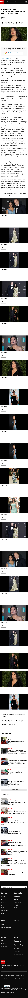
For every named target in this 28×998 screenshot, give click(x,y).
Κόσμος (3, 899)
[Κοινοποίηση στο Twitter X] (5, 23)
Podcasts (17, 941)
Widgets (16, 948)
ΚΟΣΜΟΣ (3, 6)
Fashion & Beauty (6, 927)
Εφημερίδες (18, 945)
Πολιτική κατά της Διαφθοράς (18, 978)
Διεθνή (16, 908)
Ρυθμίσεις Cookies (20, 975)
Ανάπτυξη (17, 896)
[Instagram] (23, 965)
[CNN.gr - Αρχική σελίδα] (3, 962)
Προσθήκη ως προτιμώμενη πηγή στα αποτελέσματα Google (15, 53)
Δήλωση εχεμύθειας (5, 978)
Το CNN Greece (18, 954)
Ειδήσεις (8, 1)
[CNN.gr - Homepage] (2, 2)
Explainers (4, 946)
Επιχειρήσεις (18, 902)
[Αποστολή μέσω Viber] (11, 23)
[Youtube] (2, 968)
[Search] (25, 887)
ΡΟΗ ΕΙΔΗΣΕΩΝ (6, 733)
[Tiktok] (20, 965)
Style (3, 921)
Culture (3, 924)
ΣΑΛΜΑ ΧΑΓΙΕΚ (11, 724)
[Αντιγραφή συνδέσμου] (20, 23)
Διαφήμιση (10, 981)
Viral (2, 913)
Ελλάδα (3, 896)
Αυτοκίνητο (4, 930)
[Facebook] (15, 965)
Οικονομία (17, 1)
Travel (16, 921)
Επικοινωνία (4, 981)
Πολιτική (12, 1)
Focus (3, 937)
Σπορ (2, 905)
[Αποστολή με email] (22, 23)
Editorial (3, 941)
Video (16, 937)
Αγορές (16, 905)
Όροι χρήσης (4, 975)
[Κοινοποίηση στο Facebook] (2, 23)
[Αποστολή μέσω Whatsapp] (14, 23)
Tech (2, 908)
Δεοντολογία (11, 975)
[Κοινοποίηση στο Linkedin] (17, 23)
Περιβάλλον (4, 910)
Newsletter (17, 951)
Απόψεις (3, 943)
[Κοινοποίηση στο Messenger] (8, 23)
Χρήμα (16, 899)
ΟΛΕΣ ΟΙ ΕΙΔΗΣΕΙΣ (14, 789)
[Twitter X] (17, 965)
